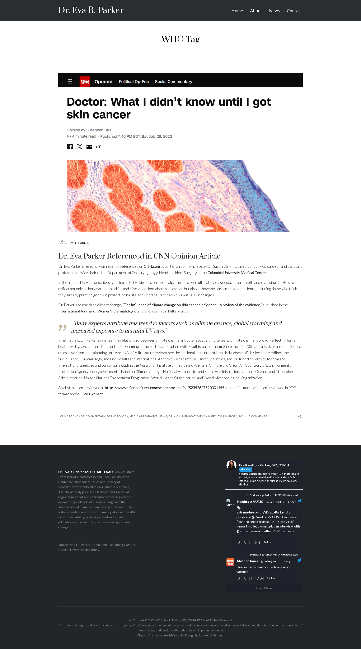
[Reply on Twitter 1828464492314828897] (239, 543)
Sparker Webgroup (211, 635)
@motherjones (269, 561)
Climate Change (72, 416)
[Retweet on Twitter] (246, 495)
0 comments (258, 416)
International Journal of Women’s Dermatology (96, 311)
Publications (192, 416)
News (163, 416)
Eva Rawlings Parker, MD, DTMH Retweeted (274, 495)
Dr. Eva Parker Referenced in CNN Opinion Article (139, 256)
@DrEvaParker (274, 512)
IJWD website (92, 394)
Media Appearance (144, 416)
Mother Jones (247, 561)
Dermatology (117, 416)
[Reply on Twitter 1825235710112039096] (239, 578)
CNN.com (152, 266)
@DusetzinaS (261, 517)
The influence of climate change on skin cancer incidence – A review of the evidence (192, 304)
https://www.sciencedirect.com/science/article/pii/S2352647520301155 (164, 387)
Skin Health (213, 416)
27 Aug (292, 501)
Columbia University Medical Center (236, 272)
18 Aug (286, 561)
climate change (213, 323)
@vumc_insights (275, 501)
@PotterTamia (247, 531)
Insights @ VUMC (250, 501)
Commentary (96, 416)
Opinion (174, 416)
